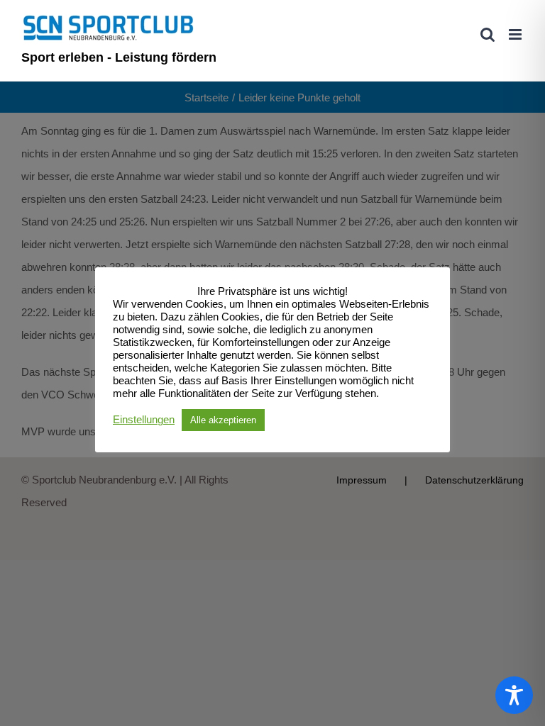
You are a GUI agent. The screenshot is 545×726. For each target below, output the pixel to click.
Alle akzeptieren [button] (223, 420)
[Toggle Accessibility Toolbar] (514, 695)
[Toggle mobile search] (487, 34)
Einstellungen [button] (144, 419)
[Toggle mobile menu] (516, 34)
